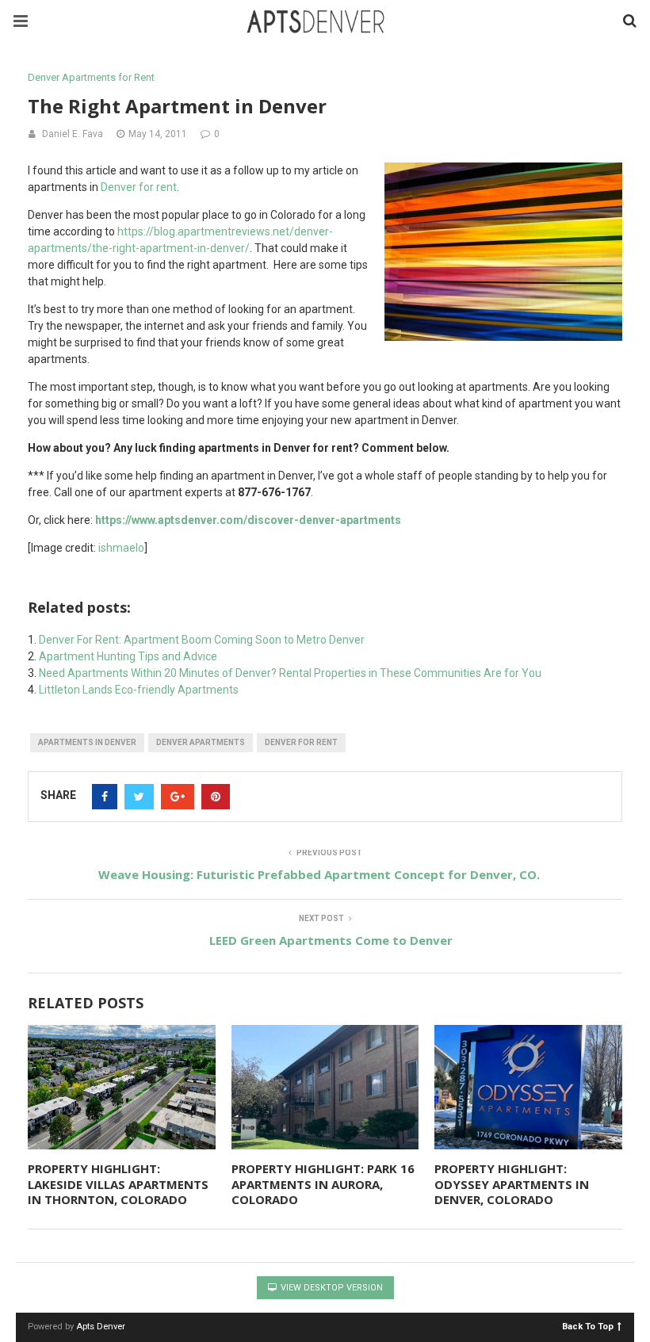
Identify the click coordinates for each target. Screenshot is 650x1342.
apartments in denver (87, 742)
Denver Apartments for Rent (91, 77)
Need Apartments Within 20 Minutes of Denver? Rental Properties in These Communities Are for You (290, 673)
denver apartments (200, 742)
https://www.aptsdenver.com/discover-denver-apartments (248, 520)
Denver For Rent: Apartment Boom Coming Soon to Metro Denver (202, 639)
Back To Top (588, 1325)
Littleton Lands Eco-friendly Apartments (139, 689)
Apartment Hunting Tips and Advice (128, 656)
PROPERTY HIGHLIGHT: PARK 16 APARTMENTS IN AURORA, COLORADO (323, 1183)
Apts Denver (100, 1326)
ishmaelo (121, 547)
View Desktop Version (330, 1288)
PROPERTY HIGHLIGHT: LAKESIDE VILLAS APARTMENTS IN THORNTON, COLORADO (118, 1183)
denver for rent (301, 742)
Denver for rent (139, 187)
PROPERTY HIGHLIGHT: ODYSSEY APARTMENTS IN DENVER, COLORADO (511, 1183)
